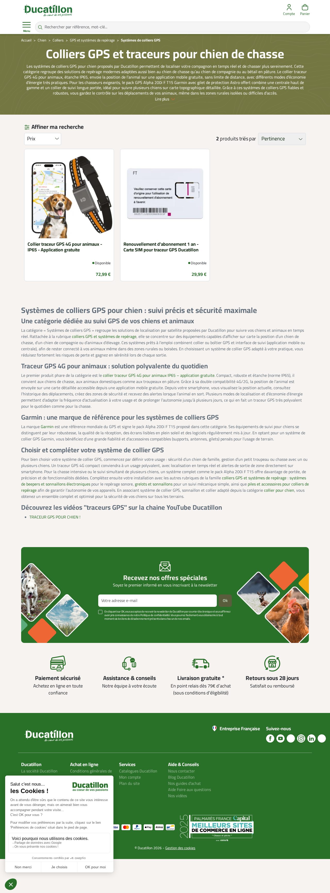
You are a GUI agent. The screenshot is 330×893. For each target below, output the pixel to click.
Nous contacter (181, 771)
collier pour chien (279, 490)
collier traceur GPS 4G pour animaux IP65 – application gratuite (158, 375)
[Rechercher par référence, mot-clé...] (40, 27)
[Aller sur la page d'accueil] (47, 10)
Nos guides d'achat (184, 783)
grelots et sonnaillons (153, 484)
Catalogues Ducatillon (138, 771)
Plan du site (129, 783)
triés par (247, 139)
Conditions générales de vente (91, 774)
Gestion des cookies (180, 848)
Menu (26, 31)
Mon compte (130, 777)
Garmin (47, 427)
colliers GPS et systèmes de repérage (104, 337)
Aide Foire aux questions (189, 790)
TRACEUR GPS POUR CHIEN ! (54, 517)
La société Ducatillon (39, 771)
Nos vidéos (177, 796)
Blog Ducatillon (181, 777)
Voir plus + (38, 626)
